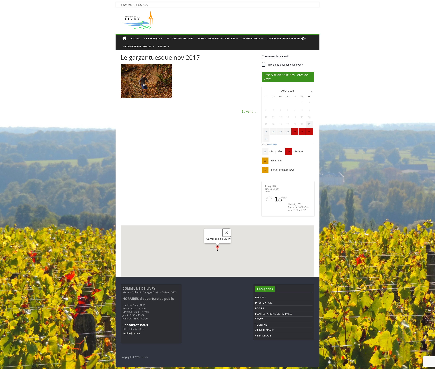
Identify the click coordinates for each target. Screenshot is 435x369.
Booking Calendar (272, 144)
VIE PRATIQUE (152, 38)
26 (280, 131)
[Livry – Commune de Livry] (138, 13)
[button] (217, 248)
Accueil (135, 38)
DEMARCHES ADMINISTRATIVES (285, 38)
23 (309, 124)
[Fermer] (227, 233)
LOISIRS (259, 308)
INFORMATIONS (264, 302)
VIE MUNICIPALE (251, 38)
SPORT (259, 319)
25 (273, 131)
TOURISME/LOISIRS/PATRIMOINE (216, 38)
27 (287, 131)
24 (266, 131)
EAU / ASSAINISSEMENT (180, 38)
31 (266, 138)
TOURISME (261, 324)
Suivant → (249, 111)
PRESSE (162, 46)
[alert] (288, 64)
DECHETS (260, 297)
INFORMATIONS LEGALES (137, 46)
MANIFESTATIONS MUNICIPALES (273, 313)
